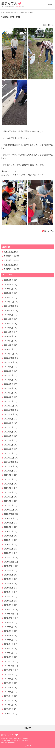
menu (50, 4)
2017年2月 (8, 705)
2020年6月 (8, 536)
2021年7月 (8, 479)
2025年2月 (8, 293)
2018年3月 (8, 648)
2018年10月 (9, 618)
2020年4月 (8, 540)
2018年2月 (8, 653)
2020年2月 (8, 549)
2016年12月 (9, 713)
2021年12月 (9, 458)
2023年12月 (9, 354)
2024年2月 (8, 345)
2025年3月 (8, 289)
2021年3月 (8, 497)
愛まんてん (20, 5)
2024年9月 (8, 315)
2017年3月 (8, 700)
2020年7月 (8, 531)
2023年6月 (8, 380)
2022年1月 (8, 453)
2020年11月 (9, 514)
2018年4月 (8, 644)
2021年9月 (8, 471)
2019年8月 (8, 575)
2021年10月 (9, 466)
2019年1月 (8, 605)
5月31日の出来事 (11, 252)
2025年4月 (8, 284)
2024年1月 (8, 349)
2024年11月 (9, 306)
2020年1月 (8, 553)
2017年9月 (8, 674)
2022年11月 (9, 410)
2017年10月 (9, 670)
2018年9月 (8, 622)
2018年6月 (8, 635)
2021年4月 (8, 492)
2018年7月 (8, 631)
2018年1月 (8, 657)
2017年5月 (8, 692)
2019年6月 (8, 583)
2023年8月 (8, 371)
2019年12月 (9, 557)
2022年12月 (9, 406)
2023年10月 (9, 362)
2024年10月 (9, 310)
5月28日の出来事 (11, 265)
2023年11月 (9, 358)
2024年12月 (9, 302)
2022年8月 (8, 423)
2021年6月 (8, 484)
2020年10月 (9, 518)
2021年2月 (8, 501)
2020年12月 (9, 510)
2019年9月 (8, 570)
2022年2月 (8, 449)
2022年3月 (8, 445)
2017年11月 (9, 666)
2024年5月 (8, 332)
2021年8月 (8, 475)
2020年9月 (8, 523)
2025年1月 (8, 297)
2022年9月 (8, 419)
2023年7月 (8, 375)
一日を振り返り (12, 12)
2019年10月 (9, 566)
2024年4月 (8, 336)
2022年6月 (8, 432)
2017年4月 (8, 696)
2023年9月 (8, 367)
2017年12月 (9, 661)
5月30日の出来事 (11, 256)
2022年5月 (8, 436)
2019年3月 (8, 596)
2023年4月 (8, 388)
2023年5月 (8, 384)
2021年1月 (8, 505)
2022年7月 (8, 427)
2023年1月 (8, 401)
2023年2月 (8, 397)
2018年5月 (8, 640)
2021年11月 (9, 462)
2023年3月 (8, 393)
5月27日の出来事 (11, 269)
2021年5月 (8, 488)
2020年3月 (8, 544)
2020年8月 (8, 527)
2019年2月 (8, 601)
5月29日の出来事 (11, 260)
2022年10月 (9, 414)
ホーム (3, 12)
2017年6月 (8, 687)
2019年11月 (9, 562)
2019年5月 (8, 588)
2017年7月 (8, 683)
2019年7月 (8, 579)
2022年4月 (8, 440)
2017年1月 (8, 709)
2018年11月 (9, 614)
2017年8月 (8, 679)
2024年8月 (8, 319)
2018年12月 (9, 609)
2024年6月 (8, 328)
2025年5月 (8, 280)
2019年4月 (8, 592)
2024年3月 (8, 341)
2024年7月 (8, 323)
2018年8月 (8, 627)
